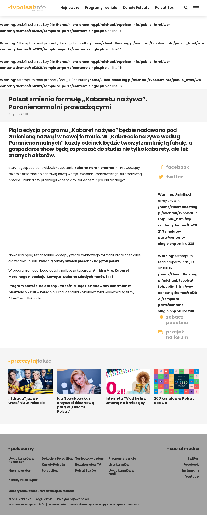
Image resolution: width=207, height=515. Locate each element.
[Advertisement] (75, 217)
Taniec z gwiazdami (90, 458)
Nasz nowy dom (20, 470)
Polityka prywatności (73, 499)
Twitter (193, 458)
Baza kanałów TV (88, 464)
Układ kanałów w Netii (121, 472)
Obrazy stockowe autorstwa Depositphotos (41, 491)
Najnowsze (69, 7)
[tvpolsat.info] (27, 10)
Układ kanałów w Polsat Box (21, 460)
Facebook (191, 464)
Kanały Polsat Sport (23, 480)
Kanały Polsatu (136, 7)
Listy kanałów (119, 464)
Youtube (192, 476)
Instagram (190, 470)
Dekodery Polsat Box (57, 458)
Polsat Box (164, 7)
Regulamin (43, 499)
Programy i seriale (101, 7)
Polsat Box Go (85, 470)
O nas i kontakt (19, 499)
